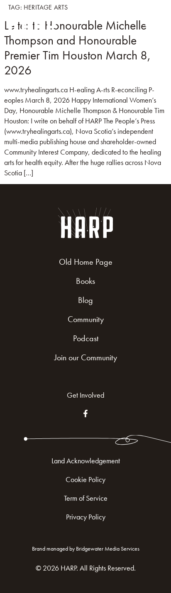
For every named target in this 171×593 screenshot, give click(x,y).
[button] (152, 21)
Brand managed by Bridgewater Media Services (85, 548)
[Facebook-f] (85, 413)
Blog (85, 300)
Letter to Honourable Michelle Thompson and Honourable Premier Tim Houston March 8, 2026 (77, 47)
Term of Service (85, 498)
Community (86, 319)
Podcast (85, 338)
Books (85, 281)
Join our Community (85, 357)
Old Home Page (85, 261)
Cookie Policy (85, 479)
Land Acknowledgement (85, 460)
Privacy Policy (85, 517)
